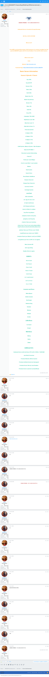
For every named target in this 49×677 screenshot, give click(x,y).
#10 (47, 496)
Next (10, 11)
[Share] (46, 14)
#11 (47, 511)
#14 (47, 556)
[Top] (46, 672)
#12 (47, 526)
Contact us (29, 672)
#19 (47, 631)
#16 (47, 586)
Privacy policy (40, 672)
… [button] (5, 11)
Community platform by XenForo (11, 675)
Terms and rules (34, 672)
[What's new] (45, 1)
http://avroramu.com (13, 438)
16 (7, 11)
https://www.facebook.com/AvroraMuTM (32, 67)
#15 (47, 571)
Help (44, 672)
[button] (2, 1)
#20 (47, 646)
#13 (47, 540)
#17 (47, 601)
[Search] (47, 1)
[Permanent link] (10, 24)
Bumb (3, 6)
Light (3, 672)
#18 (47, 616)
